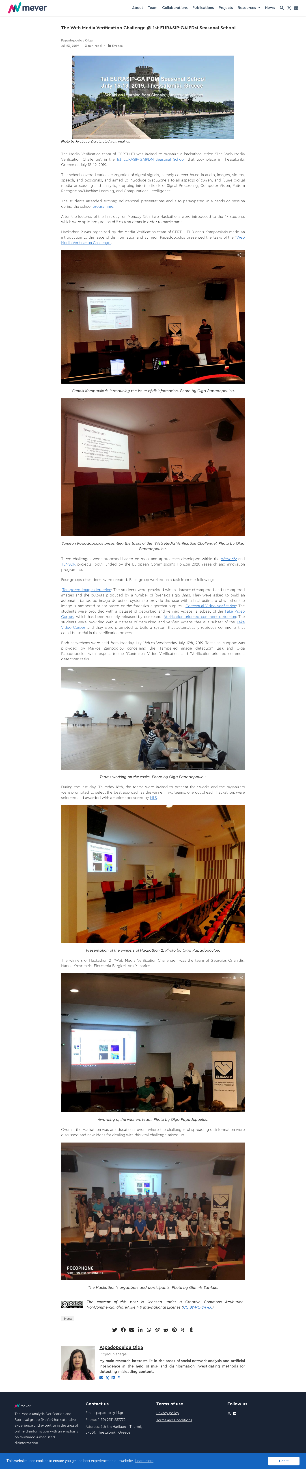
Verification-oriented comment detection (200, 617)
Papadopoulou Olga (121, 1347)
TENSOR (68, 564)
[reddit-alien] (165, 1329)
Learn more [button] (144, 1461)
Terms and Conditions (174, 1420)
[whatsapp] (148, 1329)
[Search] (282, 8)
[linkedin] (296, 8)
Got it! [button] (284, 1461)
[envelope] (131, 1329)
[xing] (182, 1329)
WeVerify (229, 559)
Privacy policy (167, 1413)
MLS (153, 798)
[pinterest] (174, 1329)
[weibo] (157, 1329)
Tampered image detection (86, 590)
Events (117, 46)
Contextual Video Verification (210, 606)
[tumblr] (191, 1329)
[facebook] (123, 1329)
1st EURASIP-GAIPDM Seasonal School (151, 159)
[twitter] (289, 8)
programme (103, 206)
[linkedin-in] (140, 1329)
